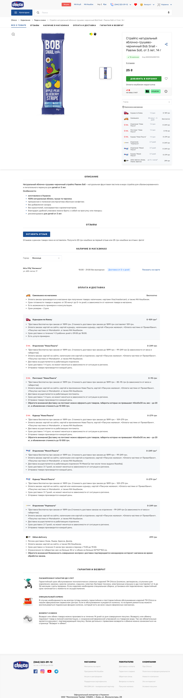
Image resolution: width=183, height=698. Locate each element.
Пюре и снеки (40, 20)
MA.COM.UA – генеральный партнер (99, 687)
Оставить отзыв (36, 234)
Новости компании (150, 677)
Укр (98, 4)
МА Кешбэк (88, 4)
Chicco (14, 20)
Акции (66, 4)
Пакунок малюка (126, 687)
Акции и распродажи (93, 677)
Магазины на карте (92, 667)
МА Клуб (77, 4)
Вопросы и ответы (126, 682)
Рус (104, 4)
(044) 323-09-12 (43, 662)
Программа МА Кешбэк (93, 672)
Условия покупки (149, 687)
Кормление (25, 20)
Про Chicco (147, 667)
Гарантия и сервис (127, 672)
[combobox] (147, 102)
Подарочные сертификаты (95, 682)
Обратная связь (125, 677)
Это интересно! (148, 682)
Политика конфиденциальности (156, 672)
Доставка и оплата (127, 667)
